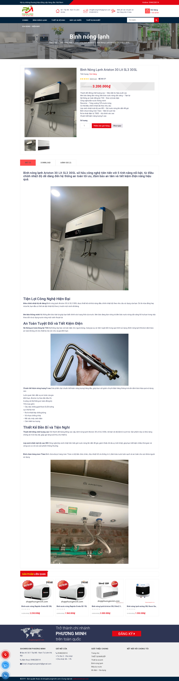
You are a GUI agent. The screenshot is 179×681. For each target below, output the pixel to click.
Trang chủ (53, 43)
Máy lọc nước (76, 20)
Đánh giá (93, 79)
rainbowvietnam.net (80, 679)
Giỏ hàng (154, 10)
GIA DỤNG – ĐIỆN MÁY (31, 26)
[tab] (28, 163)
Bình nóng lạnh (40, 20)
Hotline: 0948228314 (150, 2)
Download (46, 163)
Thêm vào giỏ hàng (102, 126)
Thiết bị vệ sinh (58, 20)
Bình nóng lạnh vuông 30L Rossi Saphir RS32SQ (146, 606)
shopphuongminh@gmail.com (99, 10)
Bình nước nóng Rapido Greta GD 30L (36, 606)
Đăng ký (126, 634)
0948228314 (93, 12)
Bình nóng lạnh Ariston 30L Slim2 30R (107, 606)
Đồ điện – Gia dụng (98, 670)
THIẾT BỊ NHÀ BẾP (93, 20)
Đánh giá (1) (66, 163)
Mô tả (28, 163)
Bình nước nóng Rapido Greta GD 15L (72, 606)
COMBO (25, 20)
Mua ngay (117, 126)
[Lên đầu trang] (174, 673)
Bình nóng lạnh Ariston (84, 43)
